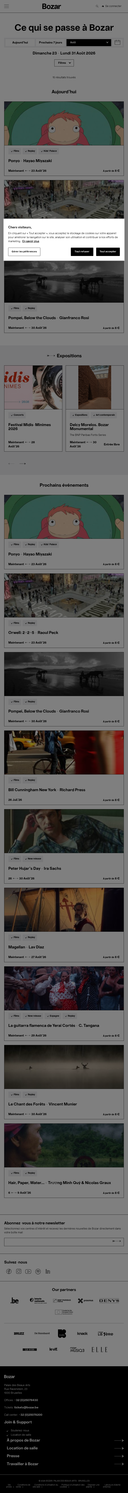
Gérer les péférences (24, 252)
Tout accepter (108, 252)
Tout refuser (82, 252)
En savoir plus (30, 241)
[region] (64, 239)
